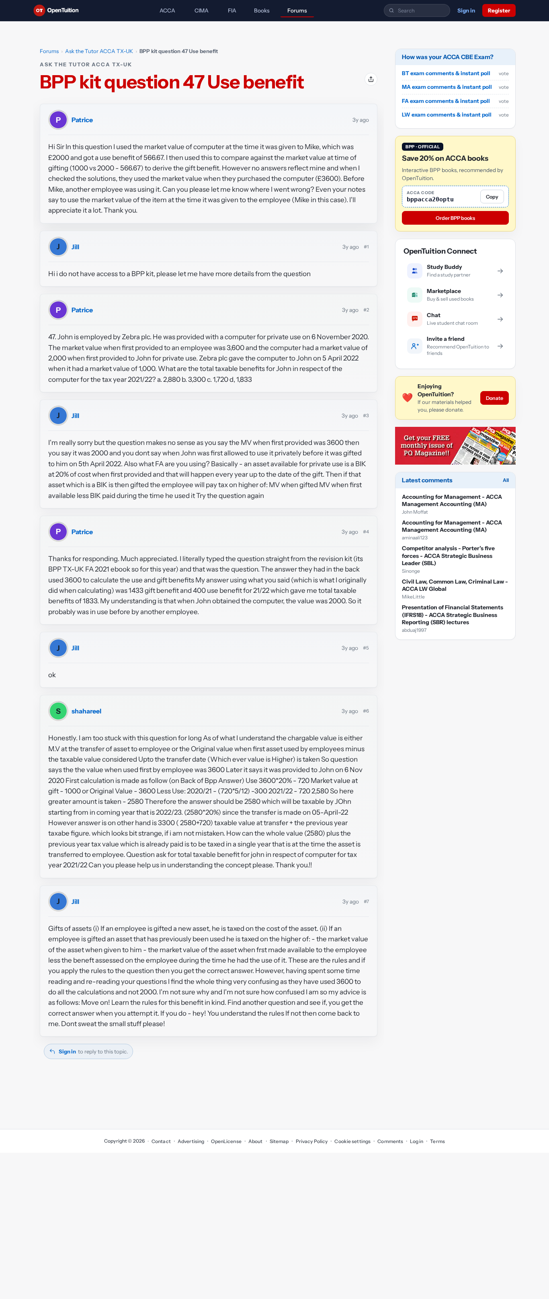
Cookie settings (352, 1141)
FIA (232, 10)
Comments (390, 1141)
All (506, 480)
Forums (297, 10)
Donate (494, 398)
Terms (437, 1141)
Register (499, 10)
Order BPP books (455, 218)
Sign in (466, 10)
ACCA (167, 10)
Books (262, 10)
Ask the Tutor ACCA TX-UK (99, 51)
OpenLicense (226, 1141)
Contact (161, 1141)
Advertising (191, 1141)
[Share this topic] (371, 79)
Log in (416, 1141)
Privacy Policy (312, 1141)
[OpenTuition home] (58, 10)
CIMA (202, 10)
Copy (492, 197)
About (255, 1141)
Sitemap (279, 1141)
